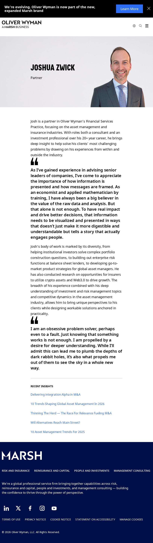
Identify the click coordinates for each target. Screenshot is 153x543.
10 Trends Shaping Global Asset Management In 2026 (67, 404)
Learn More (129, 9)
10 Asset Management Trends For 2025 (58, 432)
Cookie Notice (60, 519)
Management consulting (132, 470)
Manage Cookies (131, 519)
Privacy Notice (35, 519)
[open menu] (146, 25)
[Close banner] (149, 9)
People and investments (91, 470)
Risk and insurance (16, 470)
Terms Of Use (11, 519)
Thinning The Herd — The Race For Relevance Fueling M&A (71, 413)
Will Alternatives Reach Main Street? (55, 422)
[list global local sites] (134, 25)
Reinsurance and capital (52, 470)
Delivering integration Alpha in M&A (55, 394)
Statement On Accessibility (95, 519)
